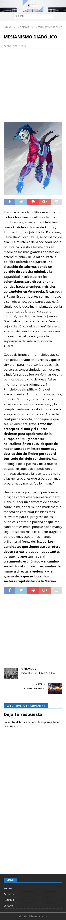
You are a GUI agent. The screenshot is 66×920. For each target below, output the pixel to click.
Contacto (9, 905)
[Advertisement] (33, 85)
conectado (37, 722)
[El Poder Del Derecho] (33, 9)
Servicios (9, 894)
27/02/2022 (13, 46)
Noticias (8, 888)
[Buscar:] (33, 16)
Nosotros (9, 899)
